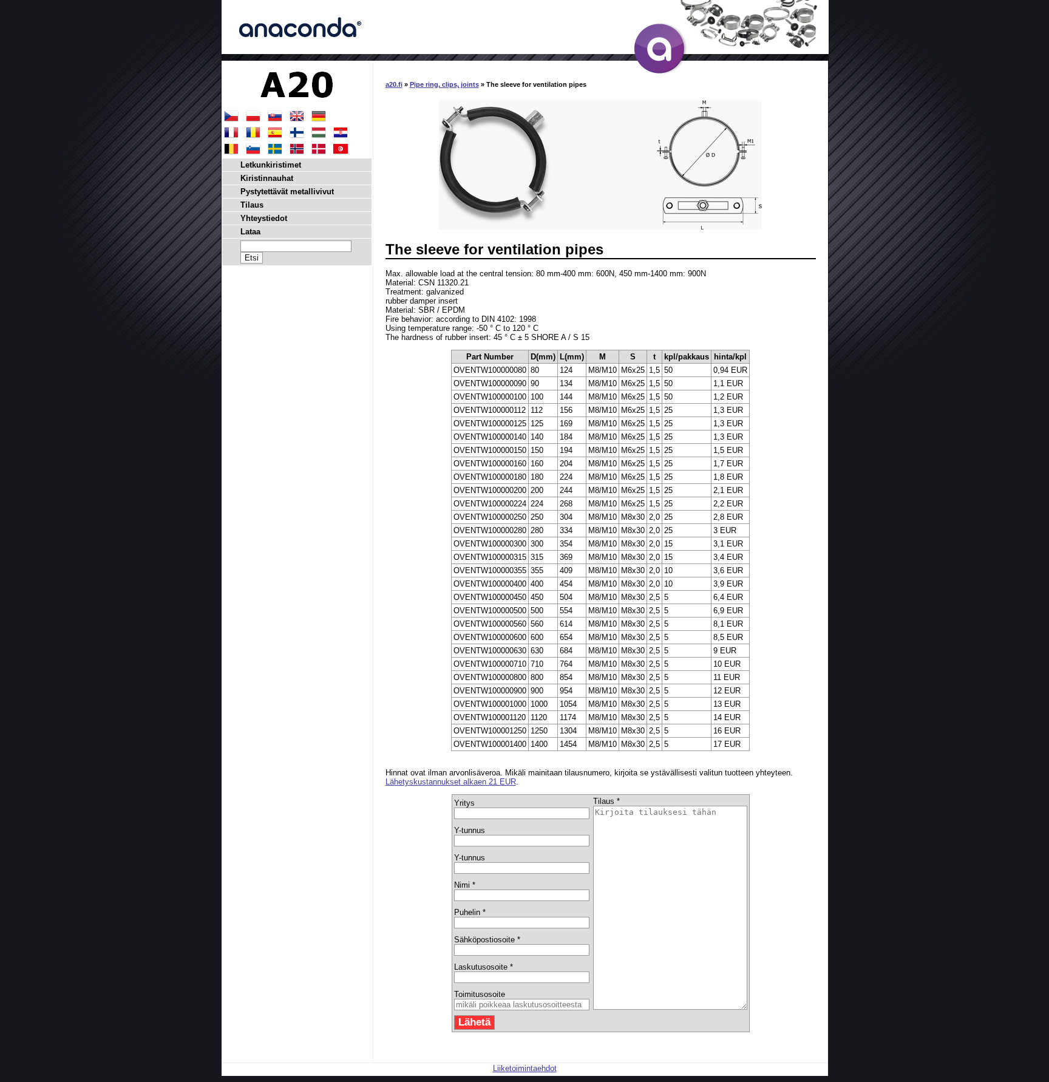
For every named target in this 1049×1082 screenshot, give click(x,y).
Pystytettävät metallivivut (287, 191)
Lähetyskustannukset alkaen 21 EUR (450, 781)
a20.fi (393, 84)
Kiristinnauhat (266, 178)
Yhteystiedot (263, 218)
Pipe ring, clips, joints (444, 84)
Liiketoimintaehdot (525, 1068)
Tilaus (251, 204)
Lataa (250, 231)
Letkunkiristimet (270, 164)
